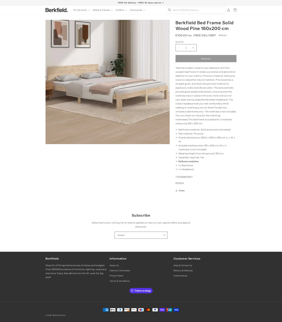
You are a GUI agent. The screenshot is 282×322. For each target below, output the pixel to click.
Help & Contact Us (183, 265)
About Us (114, 265)
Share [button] (182, 190)
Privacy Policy (116, 275)
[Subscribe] (164, 235)
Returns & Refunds (183, 270)
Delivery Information (120, 270)
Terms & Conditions (120, 281)
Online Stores (180, 275)
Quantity (180, 42)
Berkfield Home (59, 315)
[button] (81, 10)
